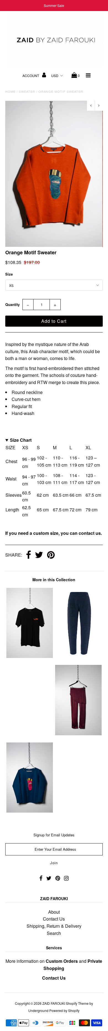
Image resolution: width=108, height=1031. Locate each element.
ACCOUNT (31, 75)
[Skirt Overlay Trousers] (78, 733)
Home (10, 91)
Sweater (27, 91)
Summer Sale (54, 5)
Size (9, 274)
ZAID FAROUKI (53, 1003)
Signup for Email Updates (54, 834)
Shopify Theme (77, 1003)
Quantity (12, 304)
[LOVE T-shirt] (29, 656)
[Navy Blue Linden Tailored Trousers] (78, 656)
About (54, 912)
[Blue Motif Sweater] (29, 811)
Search (54, 933)
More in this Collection (53, 579)
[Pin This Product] (51, 555)
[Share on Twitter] (39, 555)
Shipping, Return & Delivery (54, 926)
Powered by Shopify (64, 1010)
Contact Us (54, 919)
